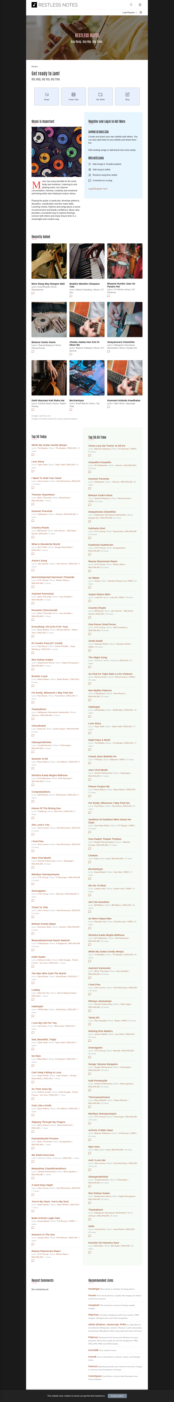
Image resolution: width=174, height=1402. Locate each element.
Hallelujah (37, 1006)
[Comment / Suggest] (33, 293)
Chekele (93, 855)
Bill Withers (99, 905)
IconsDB (93, 1350)
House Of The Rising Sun (46, 808)
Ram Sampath (100, 1021)
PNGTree (93, 1314)
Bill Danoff (42, 531)
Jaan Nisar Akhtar (102, 825)
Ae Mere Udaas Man (99, 918)
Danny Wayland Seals (66, 993)
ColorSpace (95, 1376)
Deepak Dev (94, 518)
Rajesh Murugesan (70, 663)
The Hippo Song (97, 657)
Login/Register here (97, 189)
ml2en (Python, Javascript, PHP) (107, 1324)
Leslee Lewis (100, 888)
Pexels (92, 1295)
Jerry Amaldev (65, 597)
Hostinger (94, 1289)
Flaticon (93, 1337)
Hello (91, 1226)
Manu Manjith (100, 1100)
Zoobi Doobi (95, 641)
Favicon (93, 1366)
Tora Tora (44, 963)
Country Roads (40, 527)
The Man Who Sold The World (49, 973)
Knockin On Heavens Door (103, 1242)
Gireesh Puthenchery (47, 861)
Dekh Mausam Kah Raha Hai (48, 400)
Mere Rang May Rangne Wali (48, 283)
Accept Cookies (117, 1396)
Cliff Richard (43, 795)
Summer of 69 (40, 758)
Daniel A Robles (62, 646)
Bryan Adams (43, 630)
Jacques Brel (43, 1237)
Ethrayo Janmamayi (99, 1001)
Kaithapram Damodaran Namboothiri (54, 712)
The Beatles (43, 448)
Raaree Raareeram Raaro (46, 1251)
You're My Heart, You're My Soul (50, 1201)
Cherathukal (39, 725)
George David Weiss (64, 547)
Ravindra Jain (100, 921)
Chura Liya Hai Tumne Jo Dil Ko (106, 445)
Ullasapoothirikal (41, 742)
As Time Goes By (42, 1089)
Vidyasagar (68, 861)
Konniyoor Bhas (45, 927)
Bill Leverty (59, 1026)
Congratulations (41, 791)
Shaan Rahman (121, 1100)
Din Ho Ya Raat (97, 885)
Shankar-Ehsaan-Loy (117, 581)
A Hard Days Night (42, 1185)
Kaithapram (43, 514)
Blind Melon (43, 1059)
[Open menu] (140, 4)
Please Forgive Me (99, 786)
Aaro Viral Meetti (41, 857)
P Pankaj (98, 759)
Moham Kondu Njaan (44, 924)
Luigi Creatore (62, 1075)
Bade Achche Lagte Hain (46, 1218)
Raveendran (64, 498)
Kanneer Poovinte (42, 511)
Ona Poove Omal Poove (102, 624)
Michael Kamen (64, 630)
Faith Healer (39, 957)
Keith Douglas (65, 960)
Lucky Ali (98, 597)
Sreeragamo (39, 891)
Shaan (117, 1021)
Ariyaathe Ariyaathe (99, 462)
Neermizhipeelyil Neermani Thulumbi (53, 577)
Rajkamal (114, 759)
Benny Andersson (65, 1125)
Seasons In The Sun (43, 1234)
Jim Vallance (62, 762)
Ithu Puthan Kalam (42, 659)
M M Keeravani (65, 778)
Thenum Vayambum (43, 494)
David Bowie (43, 976)
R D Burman (62, 1221)
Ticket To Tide (40, 907)
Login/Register (128, 12)
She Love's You (40, 824)
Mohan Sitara (62, 1254)
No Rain (36, 1056)
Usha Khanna (119, 693)
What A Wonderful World (46, 544)
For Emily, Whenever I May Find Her (52, 692)
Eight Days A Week (99, 740)
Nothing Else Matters (100, 1031)
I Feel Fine (38, 841)
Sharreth (60, 894)
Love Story (38, 461)
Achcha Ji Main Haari (100, 1130)
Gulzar (97, 581)
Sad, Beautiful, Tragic (44, 1039)
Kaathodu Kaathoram (100, 544)
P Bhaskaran (43, 943)
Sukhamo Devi (96, 528)
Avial (96, 858)
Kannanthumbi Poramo (45, 1138)
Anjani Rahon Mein (99, 594)
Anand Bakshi (43, 1221)
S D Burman (123, 1133)
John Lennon (43, 481)
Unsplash (93, 1305)
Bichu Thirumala (45, 498)
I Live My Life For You (44, 1023)
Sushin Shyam (59, 729)
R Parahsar (60, 1059)
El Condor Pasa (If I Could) (47, 643)
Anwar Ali (41, 729)
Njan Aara (94, 1146)
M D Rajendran (44, 778)
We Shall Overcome (43, 1155)
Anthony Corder (44, 960)
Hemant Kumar (124, 498)
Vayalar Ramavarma (103, 1067)
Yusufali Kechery (45, 745)
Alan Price (58, 811)
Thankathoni (39, 709)
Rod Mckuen (62, 1237)
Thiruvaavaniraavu (99, 1097)
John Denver (60, 531)
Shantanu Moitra (123, 644)
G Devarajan (65, 745)
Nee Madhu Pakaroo (100, 690)
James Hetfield (101, 1034)
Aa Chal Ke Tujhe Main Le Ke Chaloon (110, 674)
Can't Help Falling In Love (46, 1072)
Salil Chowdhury (120, 627)
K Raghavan (61, 943)
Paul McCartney (64, 481)
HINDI (72, 1221)
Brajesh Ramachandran (104, 842)
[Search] (131, 4)
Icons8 (92, 1356)
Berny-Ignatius (70, 1171)
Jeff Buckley (43, 1009)
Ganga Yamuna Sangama (103, 1064)
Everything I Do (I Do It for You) (50, 626)
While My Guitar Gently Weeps (49, 445)
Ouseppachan (65, 1141)
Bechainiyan (76, 400)
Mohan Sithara (62, 580)
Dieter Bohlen (44, 679)
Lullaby (36, 990)
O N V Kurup (43, 580)
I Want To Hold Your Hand (46, 478)
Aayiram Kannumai (43, 593)
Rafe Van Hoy (44, 993)
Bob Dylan (99, 1246)
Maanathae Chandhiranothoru (49, 1168)
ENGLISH (72, 448)
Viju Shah (118, 872)
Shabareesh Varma (46, 663)
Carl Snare (42, 1026)
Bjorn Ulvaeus (44, 1125)
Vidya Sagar (125, 1004)
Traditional (42, 811)
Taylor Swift (43, 465)
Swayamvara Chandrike (121, 342)
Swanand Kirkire (101, 644)
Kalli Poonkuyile (97, 1080)
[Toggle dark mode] (140, 12)
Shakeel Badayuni (102, 498)
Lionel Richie (100, 1229)
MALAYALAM (37, 501)
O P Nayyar (122, 825)
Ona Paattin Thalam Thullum (104, 839)
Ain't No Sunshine (98, 902)
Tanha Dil (93, 1017)
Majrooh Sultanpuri (102, 449)
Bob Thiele (42, 547)
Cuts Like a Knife (41, 1105)
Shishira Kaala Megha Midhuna (50, 775)
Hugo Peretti (43, 1075)
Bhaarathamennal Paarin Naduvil (51, 940)
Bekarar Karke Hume (44, 342)
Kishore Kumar (101, 677)
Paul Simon (43, 646)
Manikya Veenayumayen (46, 874)
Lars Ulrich (120, 1034)
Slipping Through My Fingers (48, 1122)
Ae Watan (93, 577)
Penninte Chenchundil (44, 610)
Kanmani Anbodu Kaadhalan (123, 400)
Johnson (59, 514)
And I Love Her (97, 1160)
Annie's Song (39, 560)
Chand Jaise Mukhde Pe (102, 756)
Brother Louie (40, 676)
